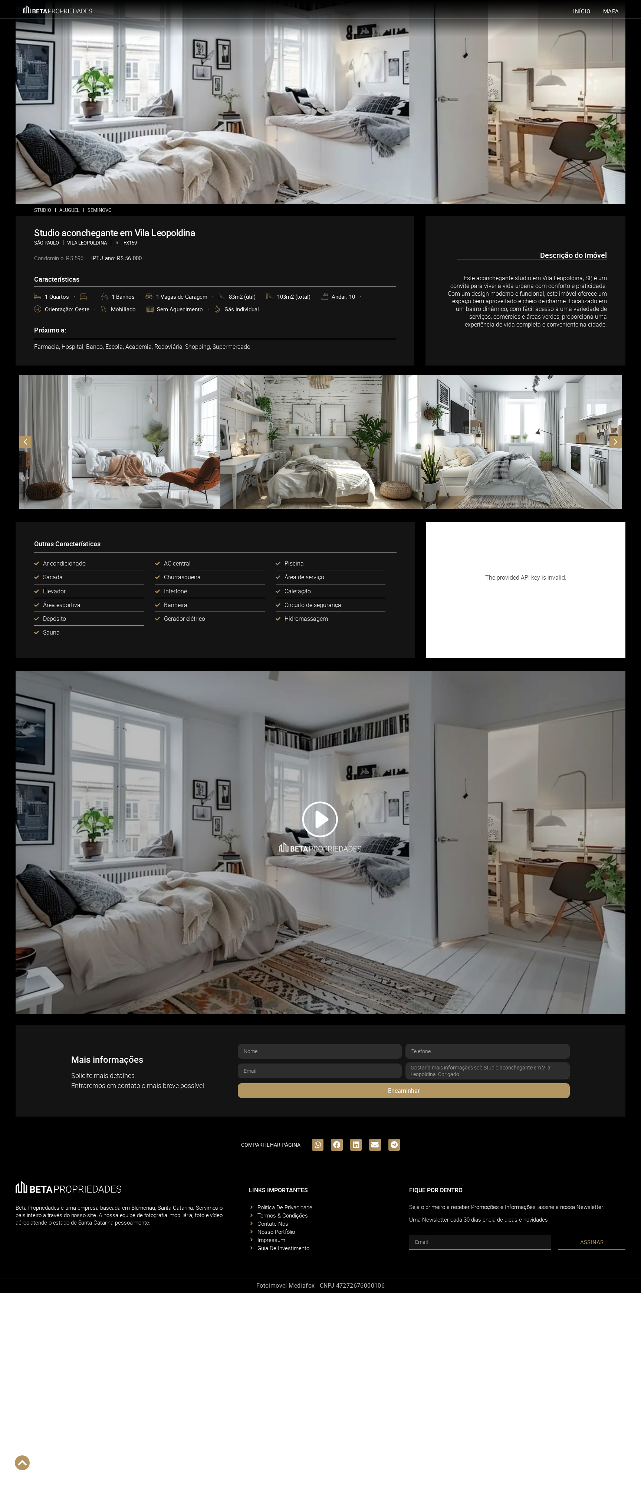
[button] (320, 843)
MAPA (611, 11)
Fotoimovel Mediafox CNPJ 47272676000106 (320, 1285)
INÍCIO (582, 11)
